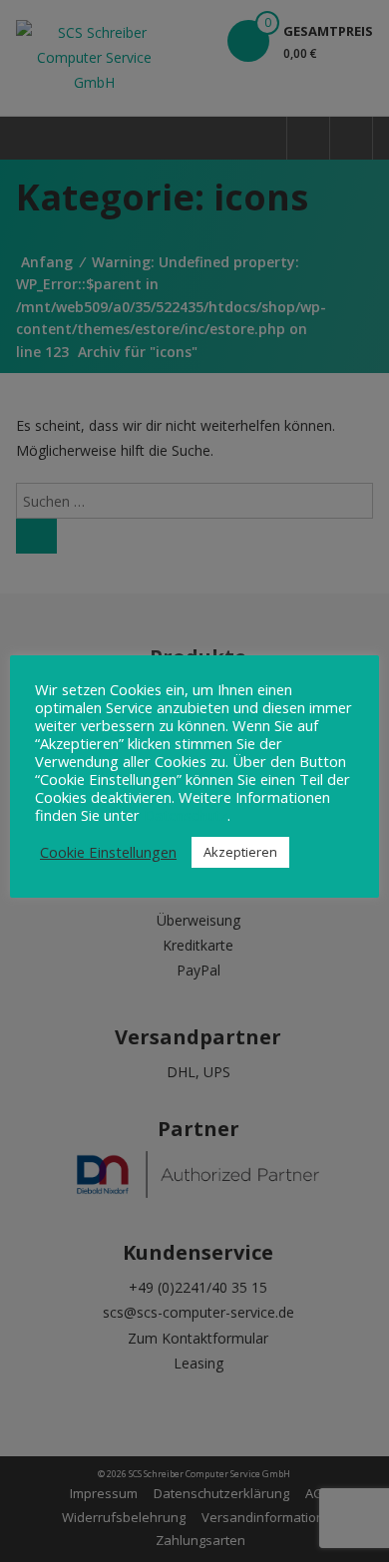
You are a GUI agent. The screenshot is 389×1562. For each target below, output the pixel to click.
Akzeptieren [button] (240, 852)
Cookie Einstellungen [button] (108, 852)
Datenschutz (185, 815)
